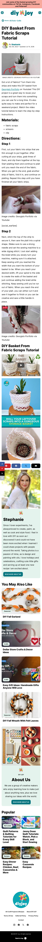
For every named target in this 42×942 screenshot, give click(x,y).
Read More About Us (21, 802)
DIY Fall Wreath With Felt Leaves (21, 720)
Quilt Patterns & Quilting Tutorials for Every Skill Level (10, 837)
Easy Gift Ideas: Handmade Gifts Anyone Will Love (21, 686)
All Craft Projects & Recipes (15, 912)
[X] (23, 925)
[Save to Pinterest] (2, 468)
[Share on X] (2, 473)
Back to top (19, 938)
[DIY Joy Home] (22, 12)
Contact (21, 920)
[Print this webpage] (2, 478)
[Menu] (2, 12)
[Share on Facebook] (2, 464)
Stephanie (16, 44)
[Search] (40, 12)
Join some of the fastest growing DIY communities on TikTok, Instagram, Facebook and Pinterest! (21, 4)
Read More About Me (13, 574)
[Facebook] (19, 925)
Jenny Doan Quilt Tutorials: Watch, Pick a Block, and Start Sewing (31, 837)
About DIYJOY (32, 912)
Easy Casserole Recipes (28, 864)
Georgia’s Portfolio (10, 89)
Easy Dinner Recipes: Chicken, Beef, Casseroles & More (11, 867)
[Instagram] (14, 925)
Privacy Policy (33, 916)
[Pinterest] (27, 925)
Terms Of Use (8, 916)
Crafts (19, 20)
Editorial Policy (20, 916)
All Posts (13, 20)
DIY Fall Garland (11, 616)
